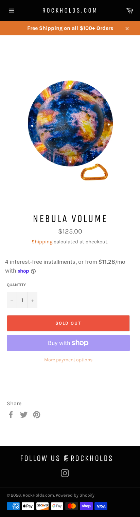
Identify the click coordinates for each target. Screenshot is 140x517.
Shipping (42, 242)
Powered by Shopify (75, 495)
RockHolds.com (70, 10)
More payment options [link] (68, 360)
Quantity (16, 284)
